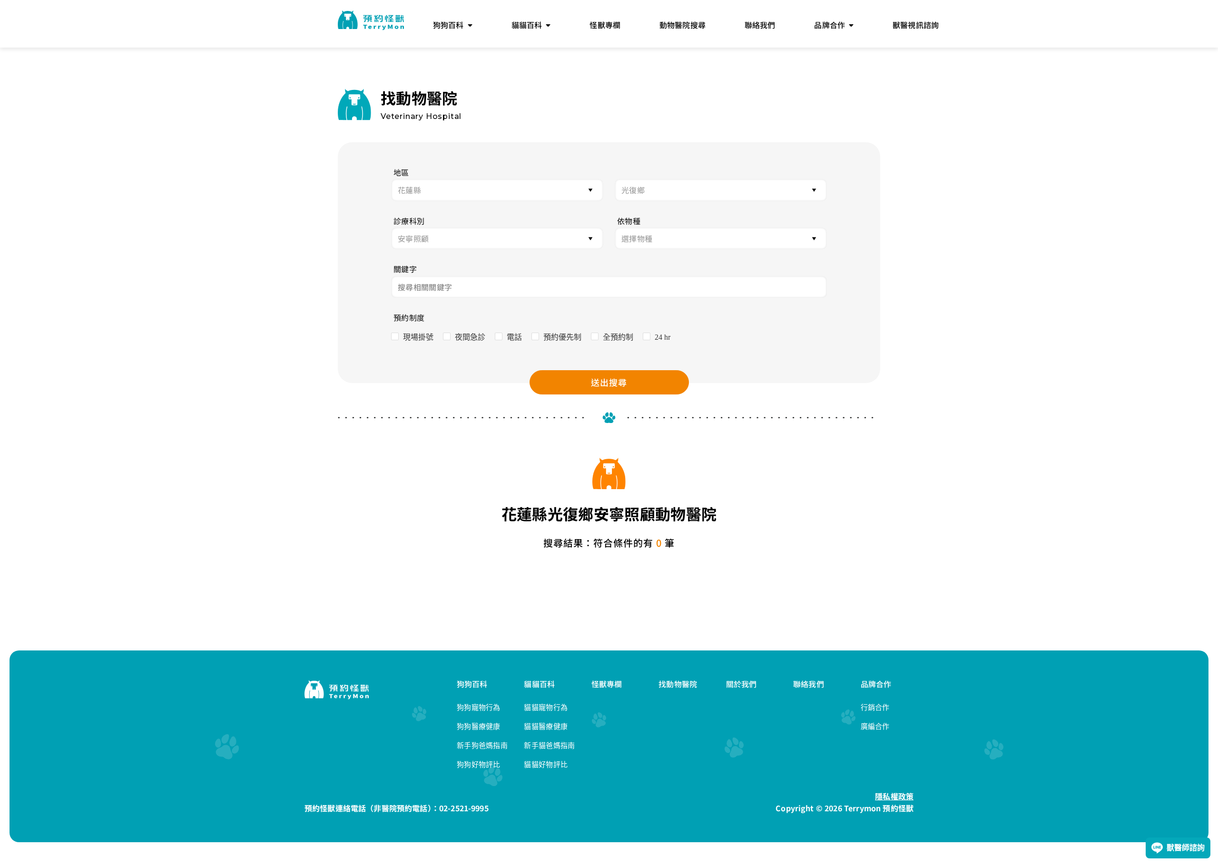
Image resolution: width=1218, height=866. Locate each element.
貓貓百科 (539, 683)
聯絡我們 (808, 683)
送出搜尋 (609, 382)
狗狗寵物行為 (479, 707)
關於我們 (741, 683)
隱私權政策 (894, 796)
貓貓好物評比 (546, 764)
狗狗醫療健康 (479, 726)
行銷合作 (875, 707)
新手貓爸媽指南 (549, 745)
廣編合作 (875, 726)
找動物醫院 (677, 683)
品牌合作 (876, 683)
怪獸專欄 (606, 683)
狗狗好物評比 (479, 764)
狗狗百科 (472, 683)
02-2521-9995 (464, 808)
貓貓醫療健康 (546, 726)
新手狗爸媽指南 (482, 745)
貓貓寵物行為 (546, 707)
